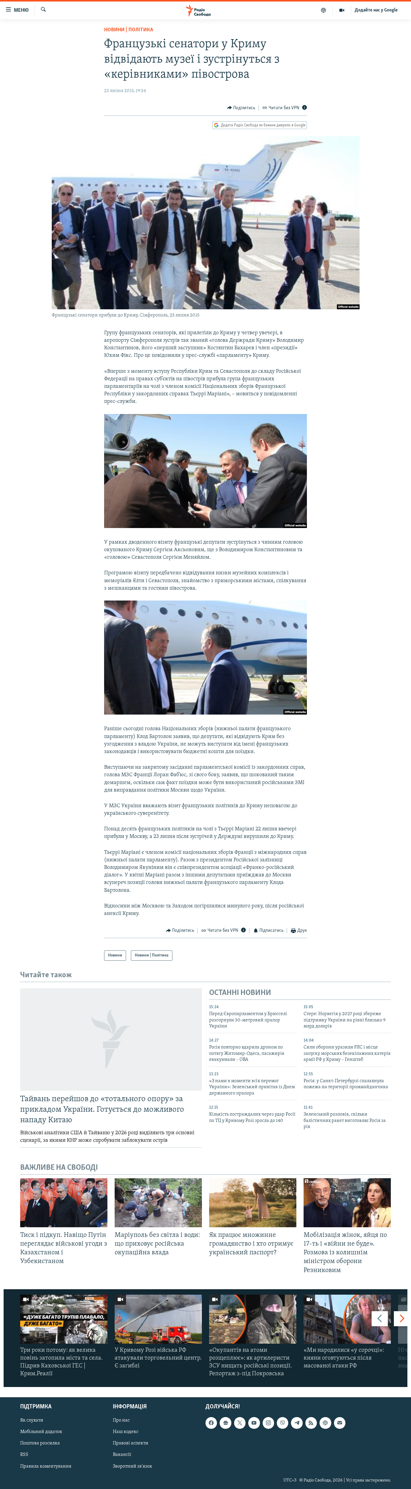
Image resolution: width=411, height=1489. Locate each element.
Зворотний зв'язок (132, 1466)
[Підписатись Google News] (225, 1423)
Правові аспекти (130, 1443)
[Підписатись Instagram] (268, 1423)
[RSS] (311, 1423)
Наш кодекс (125, 1431)
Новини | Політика (128, 30)
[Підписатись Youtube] (254, 1423)
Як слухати (31, 1420)
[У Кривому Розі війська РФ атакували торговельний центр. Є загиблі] (158, 1319)
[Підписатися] (339, 1423)
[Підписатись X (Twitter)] (240, 1423)
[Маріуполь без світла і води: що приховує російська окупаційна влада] (158, 1202)
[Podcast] (325, 1423)
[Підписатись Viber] (282, 1423)
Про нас (121, 1420)
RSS (24, 1454)
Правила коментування (45, 1466)
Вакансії (122, 1454)
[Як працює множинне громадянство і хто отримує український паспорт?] (252, 1202)
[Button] (241, 108)
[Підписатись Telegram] (296, 1423)
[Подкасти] (323, 10)
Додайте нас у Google (376, 10)
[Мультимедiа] (342, 10)
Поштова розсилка (40, 1443)
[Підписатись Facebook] (211, 1423)
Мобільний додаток (41, 1431)
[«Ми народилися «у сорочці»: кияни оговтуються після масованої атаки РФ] (347, 1319)
